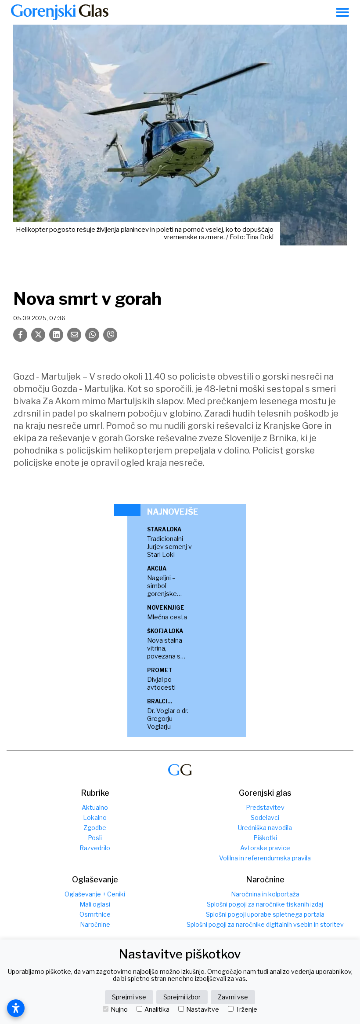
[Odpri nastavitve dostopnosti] (16, 1008)
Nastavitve (202, 1009)
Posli (95, 837)
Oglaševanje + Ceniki (95, 894)
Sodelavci (265, 817)
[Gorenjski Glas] (180, 770)
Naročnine (95, 924)
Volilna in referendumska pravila (265, 858)
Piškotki (265, 837)
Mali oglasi (94, 904)
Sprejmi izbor (182, 997)
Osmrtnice (95, 914)
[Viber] (110, 335)
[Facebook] (20, 335)
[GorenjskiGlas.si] (59, 12)
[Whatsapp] (92, 335)
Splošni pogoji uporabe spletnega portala (265, 914)
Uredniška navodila (265, 827)
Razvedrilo (94, 848)
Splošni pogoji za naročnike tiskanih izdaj (265, 904)
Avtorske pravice (265, 848)
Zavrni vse (233, 997)
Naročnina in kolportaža (265, 894)
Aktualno (95, 807)
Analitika (156, 1009)
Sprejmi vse (129, 997)
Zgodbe (94, 827)
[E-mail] (74, 335)
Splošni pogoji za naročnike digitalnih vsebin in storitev (265, 924)
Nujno (119, 1009)
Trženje (246, 1009)
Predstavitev (265, 807)
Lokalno (95, 817)
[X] (38, 335)
